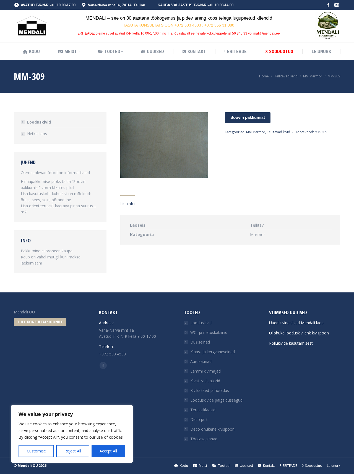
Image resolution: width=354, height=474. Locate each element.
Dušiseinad (200, 342)
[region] (72, 434)
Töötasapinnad (203, 438)
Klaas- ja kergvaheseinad (212, 351)
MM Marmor (255, 132)
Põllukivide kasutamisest (291, 343)
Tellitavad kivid (278, 132)
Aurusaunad (201, 361)
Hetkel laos (37, 133)
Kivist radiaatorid (205, 380)
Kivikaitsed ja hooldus (209, 390)
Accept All (108, 451)
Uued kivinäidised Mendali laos (296, 322)
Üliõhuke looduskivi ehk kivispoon (299, 333)
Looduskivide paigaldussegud (216, 400)
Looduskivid (39, 122)
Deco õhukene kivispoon (212, 429)
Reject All (72, 451)
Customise (36, 451)
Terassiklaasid (202, 409)
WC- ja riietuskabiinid (208, 332)
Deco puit (199, 419)
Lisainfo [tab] (127, 203)
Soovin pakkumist (247, 117)
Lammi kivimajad (205, 371)
